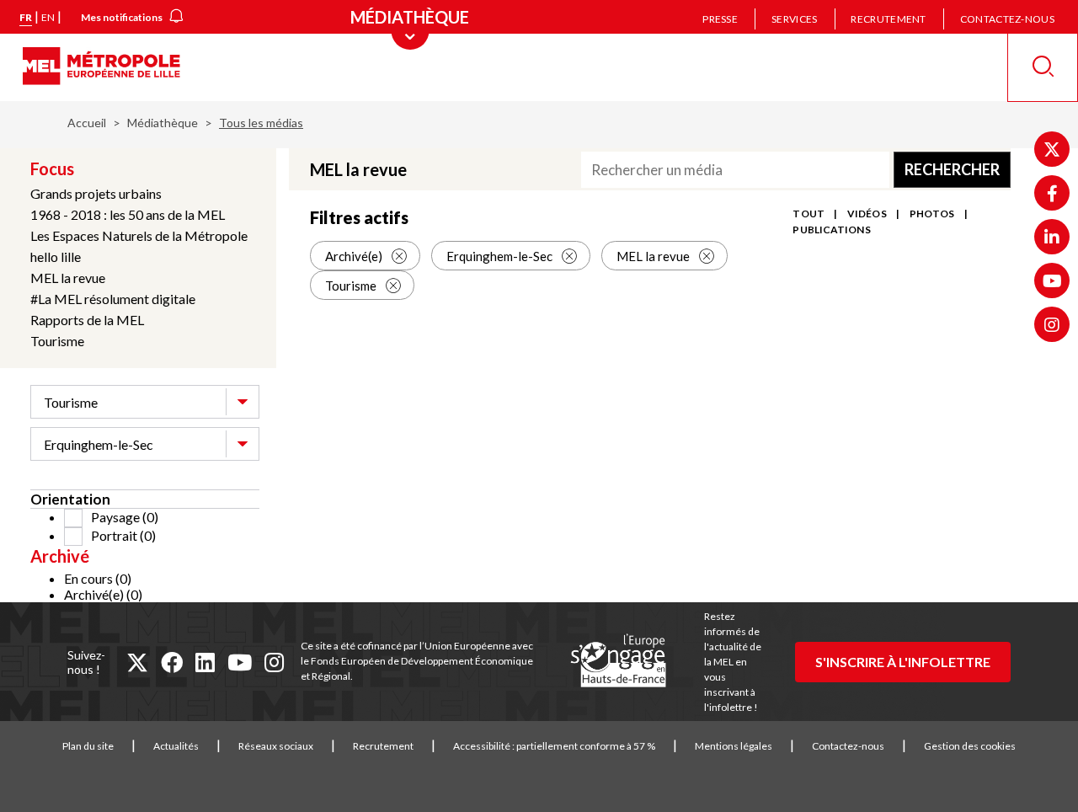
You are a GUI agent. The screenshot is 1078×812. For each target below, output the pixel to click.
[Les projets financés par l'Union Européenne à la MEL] (618, 661)
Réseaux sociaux (275, 746)
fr (25, 17)
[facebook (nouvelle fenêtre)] (172, 662)
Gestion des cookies (970, 746)
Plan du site (88, 746)
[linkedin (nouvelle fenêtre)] (205, 662)
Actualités (176, 746)
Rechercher (952, 169)
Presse (720, 19)
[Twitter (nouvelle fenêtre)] (1051, 149)
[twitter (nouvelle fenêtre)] (137, 662)
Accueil (86, 122)
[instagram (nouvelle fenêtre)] (274, 662)
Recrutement (888, 19)
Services (794, 19)
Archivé (59, 556)
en (48, 17)
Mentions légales (733, 746)
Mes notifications (122, 17)
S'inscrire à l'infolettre (902, 662)
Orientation (70, 499)
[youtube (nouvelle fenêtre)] (239, 662)
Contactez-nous (1007, 19)
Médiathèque (162, 122)
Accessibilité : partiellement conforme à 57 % (554, 746)
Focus (52, 168)
